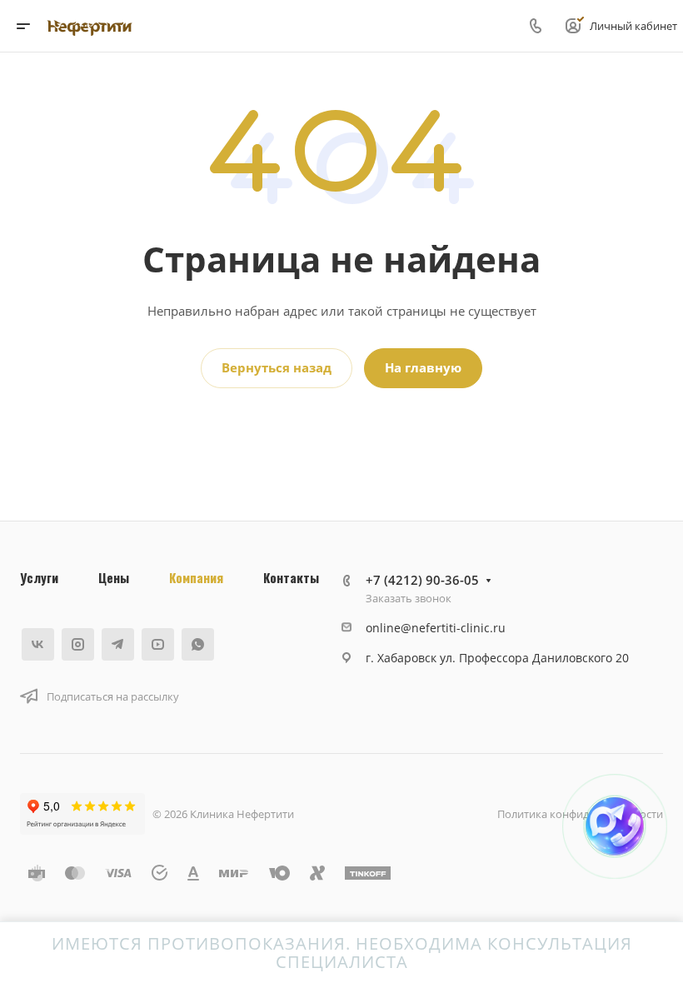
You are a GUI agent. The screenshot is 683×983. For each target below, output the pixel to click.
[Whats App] (198, 644)
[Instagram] (78, 644)
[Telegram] (118, 644)
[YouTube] (158, 644)
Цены (113, 577)
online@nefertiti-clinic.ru (436, 628)
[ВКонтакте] (38, 644)
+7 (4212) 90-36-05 (422, 579)
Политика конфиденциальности (580, 813)
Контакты (291, 577)
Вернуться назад (277, 367)
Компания (196, 577)
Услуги (39, 577)
